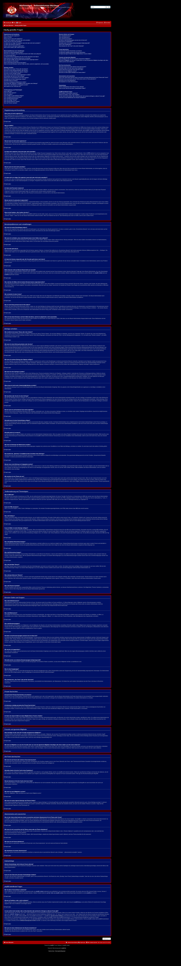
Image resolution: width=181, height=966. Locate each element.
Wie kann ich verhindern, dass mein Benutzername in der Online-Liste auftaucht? (22, 53)
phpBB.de (7, 274)
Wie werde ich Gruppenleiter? (65, 41)
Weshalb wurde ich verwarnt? (11, 80)
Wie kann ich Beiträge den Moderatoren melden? (15, 82)
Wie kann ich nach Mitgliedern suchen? (68, 71)
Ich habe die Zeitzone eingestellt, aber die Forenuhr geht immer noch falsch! (21, 56)
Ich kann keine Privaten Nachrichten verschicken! (70, 50)
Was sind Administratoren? (65, 35)
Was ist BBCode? (8, 91)
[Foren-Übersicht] (11, 6)
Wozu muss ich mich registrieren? (12, 35)
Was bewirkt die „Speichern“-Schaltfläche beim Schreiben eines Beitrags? (21, 83)
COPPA (88, 153)
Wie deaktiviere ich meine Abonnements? (68, 81)
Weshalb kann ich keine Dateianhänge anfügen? (15, 79)
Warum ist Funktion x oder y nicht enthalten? (69, 94)
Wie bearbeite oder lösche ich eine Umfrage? (14, 76)
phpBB (51, 945)
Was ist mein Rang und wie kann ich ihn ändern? (15, 62)
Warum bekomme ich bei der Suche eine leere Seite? (71, 69)
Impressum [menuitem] (82, 942)
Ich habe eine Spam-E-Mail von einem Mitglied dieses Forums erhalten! (75, 53)
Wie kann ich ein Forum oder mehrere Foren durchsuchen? (72, 66)
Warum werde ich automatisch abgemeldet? (14, 46)
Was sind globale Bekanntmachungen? (13, 97)
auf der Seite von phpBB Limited (55, 893)
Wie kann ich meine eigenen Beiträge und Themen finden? (72, 72)
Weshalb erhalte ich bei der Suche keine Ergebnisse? (71, 68)
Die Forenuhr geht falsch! (10, 55)
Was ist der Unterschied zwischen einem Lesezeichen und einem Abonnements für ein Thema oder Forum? (83, 77)
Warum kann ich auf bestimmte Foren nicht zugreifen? (16, 77)
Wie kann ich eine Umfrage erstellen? (12, 73)
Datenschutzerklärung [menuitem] (73, 942)
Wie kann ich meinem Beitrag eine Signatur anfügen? (16, 71)
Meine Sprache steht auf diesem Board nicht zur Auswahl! (17, 58)
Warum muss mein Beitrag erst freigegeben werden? (16, 84)
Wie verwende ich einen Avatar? (11, 61)
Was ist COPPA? (8, 37)
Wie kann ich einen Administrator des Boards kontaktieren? (72, 97)
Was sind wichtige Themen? (10, 100)
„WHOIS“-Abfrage (14, 914)
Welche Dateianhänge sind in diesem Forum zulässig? (71, 86)
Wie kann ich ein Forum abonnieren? (67, 80)
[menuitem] (14, 22)
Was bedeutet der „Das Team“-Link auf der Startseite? (71, 46)
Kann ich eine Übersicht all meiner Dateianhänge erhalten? (72, 88)
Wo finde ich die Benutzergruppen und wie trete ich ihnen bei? (73, 40)
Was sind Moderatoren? (64, 37)
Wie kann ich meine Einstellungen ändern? (13, 52)
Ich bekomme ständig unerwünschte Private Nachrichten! (72, 52)
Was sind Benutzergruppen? (65, 38)
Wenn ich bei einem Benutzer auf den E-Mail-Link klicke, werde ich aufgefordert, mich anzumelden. (26, 64)
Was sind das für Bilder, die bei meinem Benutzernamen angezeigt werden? (21, 59)
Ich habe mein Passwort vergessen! (12, 44)
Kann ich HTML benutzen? (10, 92)
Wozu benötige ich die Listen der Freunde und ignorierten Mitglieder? (74, 58)
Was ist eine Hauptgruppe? (65, 44)
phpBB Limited (98, 273)
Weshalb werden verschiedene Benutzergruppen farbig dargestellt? (74, 43)
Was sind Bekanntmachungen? (11, 98)
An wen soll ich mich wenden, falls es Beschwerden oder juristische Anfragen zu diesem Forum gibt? (82, 96)
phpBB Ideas (77, 902)
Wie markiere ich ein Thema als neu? (12, 86)
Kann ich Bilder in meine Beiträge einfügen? (14, 95)
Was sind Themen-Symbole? (10, 102)
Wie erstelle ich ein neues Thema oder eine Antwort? (16, 68)
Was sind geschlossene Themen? (12, 101)
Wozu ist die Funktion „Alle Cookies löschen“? (14, 47)
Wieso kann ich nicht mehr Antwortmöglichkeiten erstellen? (17, 74)
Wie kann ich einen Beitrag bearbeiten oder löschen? (16, 70)
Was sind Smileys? (8, 94)
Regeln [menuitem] (19, 22)
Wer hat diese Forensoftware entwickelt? (68, 93)
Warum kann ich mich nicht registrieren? (13, 38)
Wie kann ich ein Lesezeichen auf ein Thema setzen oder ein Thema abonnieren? (77, 78)
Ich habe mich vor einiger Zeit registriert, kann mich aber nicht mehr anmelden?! (22, 43)
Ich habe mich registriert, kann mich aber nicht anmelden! (17, 40)
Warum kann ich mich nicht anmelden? (13, 41)
